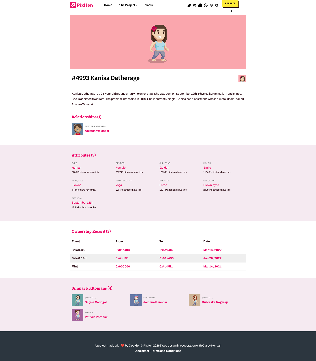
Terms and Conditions (166, 350)
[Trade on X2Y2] (217, 5)
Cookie (134, 345)
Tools (149, 5)
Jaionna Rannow (155, 302)
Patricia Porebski (96, 317)
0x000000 (123, 266)
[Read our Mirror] (200, 5)
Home (108, 5)
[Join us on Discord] (195, 5)
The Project (127, 5)
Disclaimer (142, 350)
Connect (230, 3)
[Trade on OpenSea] (206, 5)
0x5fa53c (166, 250)
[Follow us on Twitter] (189, 5)
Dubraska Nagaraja (215, 302)
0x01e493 (123, 250)
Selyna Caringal (96, 302)
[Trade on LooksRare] (211, 5)
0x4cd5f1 (122, 258)
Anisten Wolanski (97, 130)
